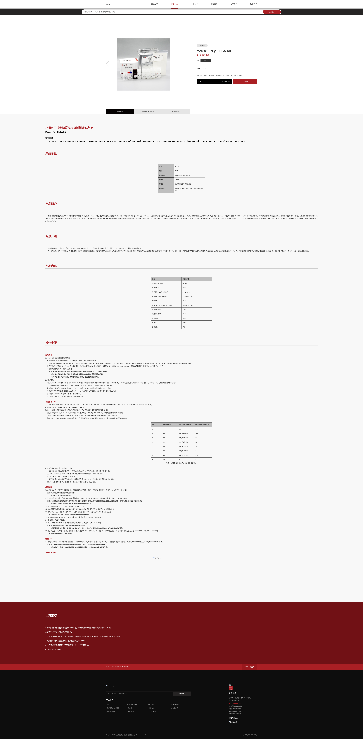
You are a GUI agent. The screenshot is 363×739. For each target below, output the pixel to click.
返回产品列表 (249, 667)
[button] (107, 64)
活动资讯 (214, 4)
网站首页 (154, 4)
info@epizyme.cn (234, 700)
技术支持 (194, 4)
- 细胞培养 (151, 708)
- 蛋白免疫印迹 (174, 704)
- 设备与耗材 (152, 711)
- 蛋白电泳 (151, 704)
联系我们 (253, 4)
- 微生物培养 (131, 711)
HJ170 (205, 60)
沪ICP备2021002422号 (250, 735)
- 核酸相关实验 (110, 711)
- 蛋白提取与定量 (132, 704)
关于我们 (233, 4)
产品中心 (174, 4)
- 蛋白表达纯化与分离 (112, 708)
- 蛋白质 (129, 708)
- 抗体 (107, 704)
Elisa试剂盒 (117, 667)
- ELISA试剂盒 (174, 708)
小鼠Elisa (202, 45)
